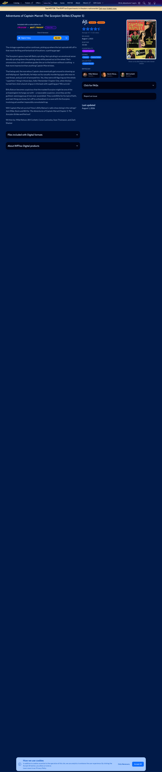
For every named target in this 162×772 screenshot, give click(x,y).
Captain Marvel (88, 63)
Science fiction (95, 57)
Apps (55, 3)
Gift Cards (97, 3)
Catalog (16, 3)
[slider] (83, 29)
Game (62, 3)
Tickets (27, 3)
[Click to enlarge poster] (141, 39)
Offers (38, 3)
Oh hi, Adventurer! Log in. (127, 3)
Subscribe (47, 3)
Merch (85, 3)
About (78, 3)
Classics (85, 57)
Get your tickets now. (108, 8)
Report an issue (90, 96)
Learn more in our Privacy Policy (34, 768)
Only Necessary (124, 764)
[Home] (5, 3)
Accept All (138, 764)
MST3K (70, 3)
